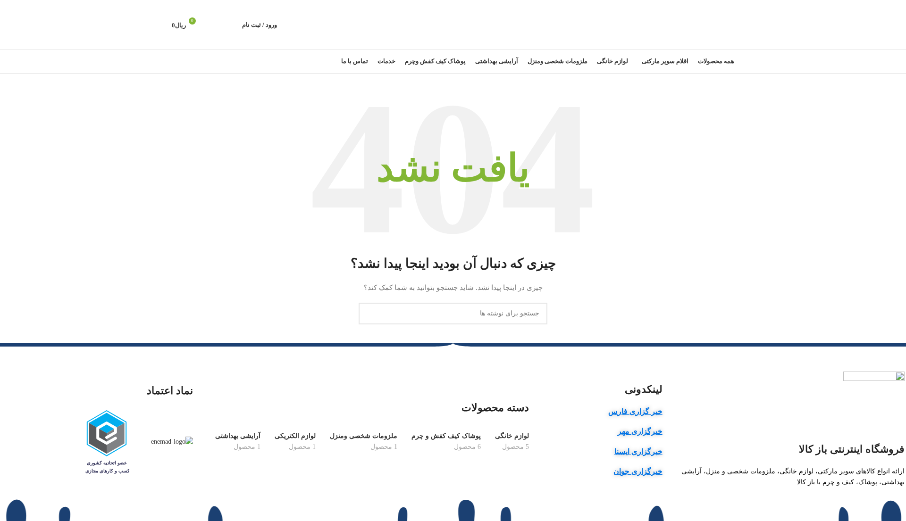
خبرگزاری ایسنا (638, 451)
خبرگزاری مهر (640, 431)
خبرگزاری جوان (638, 471)
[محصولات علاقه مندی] (213, 24)
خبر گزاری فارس (635, 411)
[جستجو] (229, 24)
